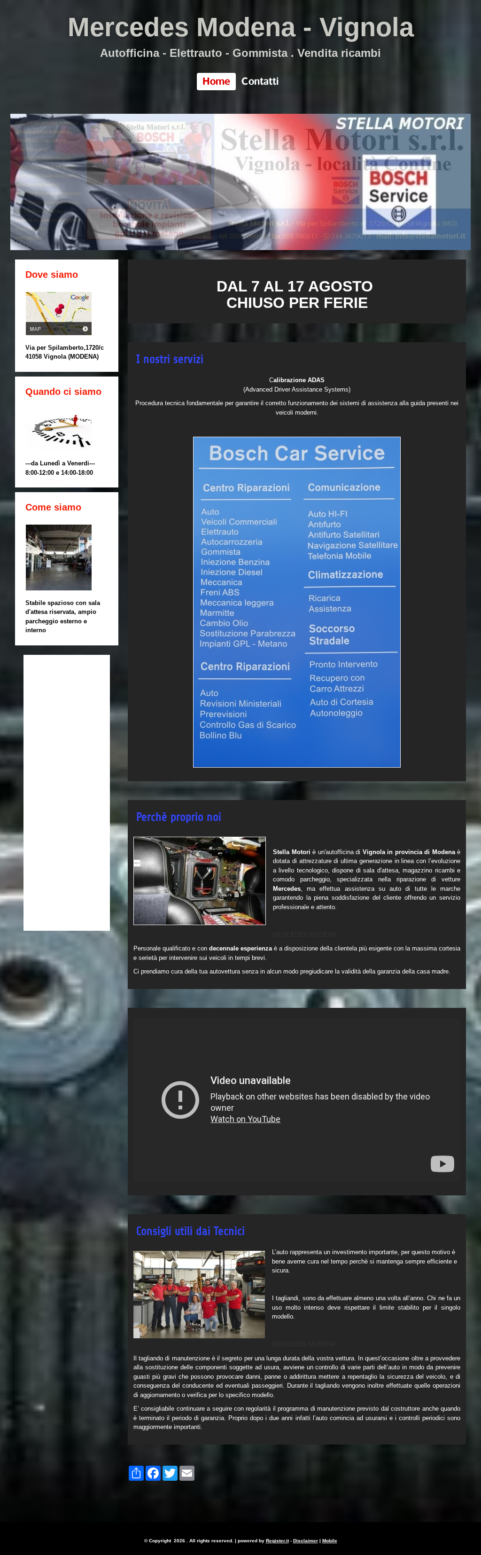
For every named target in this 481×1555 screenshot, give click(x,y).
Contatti (260, 81)
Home (216, 81)
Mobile (329, 1540)
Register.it (277, 1540)
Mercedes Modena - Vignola (241, 27)
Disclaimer (305, 1540)
